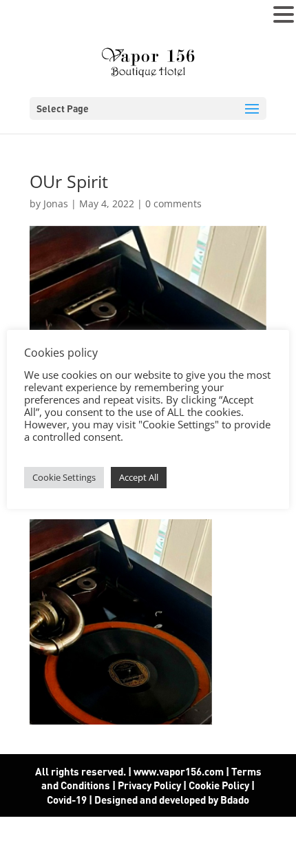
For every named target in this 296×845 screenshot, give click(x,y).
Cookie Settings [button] (64, 477)
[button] (283, 15)
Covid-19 (68, 799)
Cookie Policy (219, 785)
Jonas (55, 203)
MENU (31, 17)
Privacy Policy (149, 785)
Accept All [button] (138, 477)
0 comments (173, 203)
